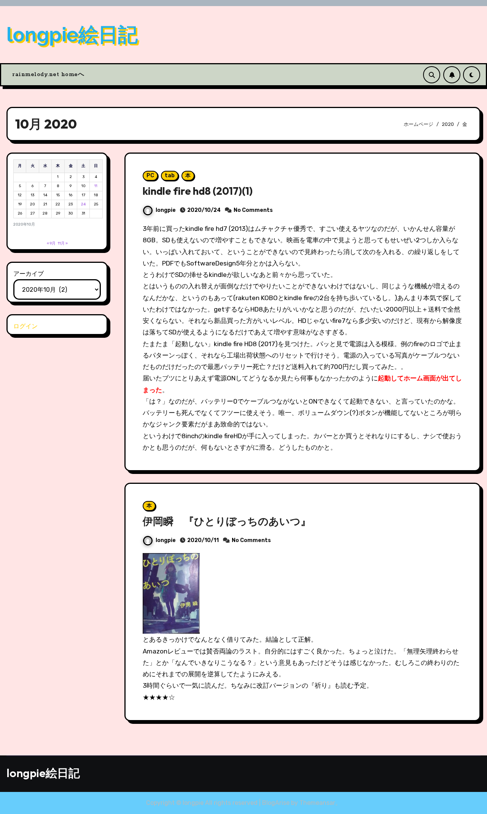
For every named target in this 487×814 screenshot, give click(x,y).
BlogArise (276, 802)
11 (95, 186)
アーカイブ (28, 273)
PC (150, 175)
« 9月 (51, 243)
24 (83, 204)
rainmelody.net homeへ (48, 74)
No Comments (253, 210)
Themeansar (317, 802)
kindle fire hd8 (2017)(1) (198, 190)
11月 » (63, 243)
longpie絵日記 (72, 34)
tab (170, 175)
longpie (166, 210)
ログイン (25, 326)
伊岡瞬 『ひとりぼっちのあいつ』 (227, 521)
